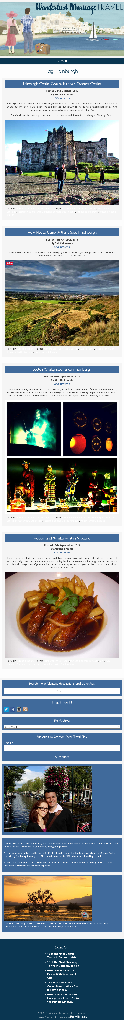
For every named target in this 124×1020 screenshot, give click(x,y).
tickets (80, 211)
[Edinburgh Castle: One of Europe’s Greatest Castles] (62, 162)
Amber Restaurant (81, 517)
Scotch (10, 520)
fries (58, 660)
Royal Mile (109, 517)
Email (8, 743)
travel (95, 211)
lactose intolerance (80, 660)
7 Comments (62, 98)
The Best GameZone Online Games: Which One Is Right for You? (62, 986)
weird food (60, 664)
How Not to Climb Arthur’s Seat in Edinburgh (62, 232)
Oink (101, 660)
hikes (98, 348)
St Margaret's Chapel (64, 211)
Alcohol (66, 517)
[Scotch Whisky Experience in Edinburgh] (62, 457)
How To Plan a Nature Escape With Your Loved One (61, 974)
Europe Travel (89, 208)
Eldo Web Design (78, 1016)
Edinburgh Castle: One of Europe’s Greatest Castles (62, 84)
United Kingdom (44, 208)
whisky (10, 214)
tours (88, 211)
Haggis (65, 660)
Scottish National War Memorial (34, 211)
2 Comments (62, 383)
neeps (95, 660)
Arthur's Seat (51, 348)
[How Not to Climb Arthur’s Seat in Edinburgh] (62, 303)
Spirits (57, 520)
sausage (11, 664)
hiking (105, 348)
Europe (20, 208)
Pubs (107, 660)
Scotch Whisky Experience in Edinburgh (62, 369)
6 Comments (62, 246)
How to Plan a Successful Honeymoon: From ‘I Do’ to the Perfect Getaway (63, 998)
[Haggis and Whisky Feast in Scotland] (62, 615)
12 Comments (62, 552)
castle (65, 208)
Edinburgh (75, 208)
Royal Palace (104, 208)
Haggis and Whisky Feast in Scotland (62, 538)
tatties (31, 664)
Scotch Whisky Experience (28, 520)
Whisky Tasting (97, 520)
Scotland (30, 208)
